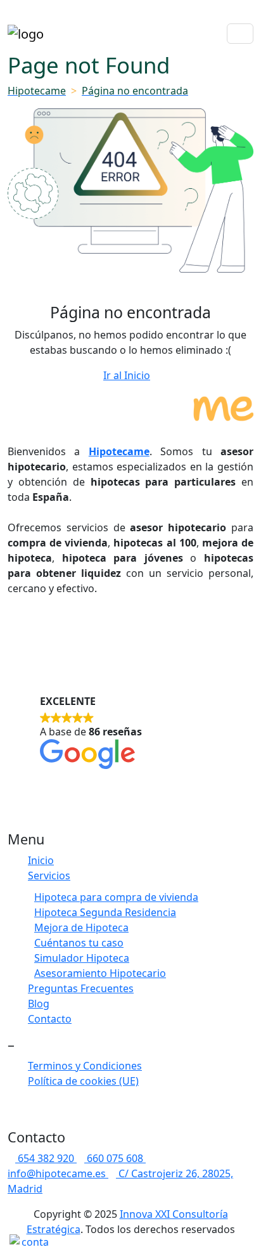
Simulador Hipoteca (81, 958)
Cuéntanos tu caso (79, 943)
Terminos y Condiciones (85, 1066)
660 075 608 (116, 1158)
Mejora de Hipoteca (81, 927)
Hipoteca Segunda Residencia (105, 912)
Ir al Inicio (126, 375)
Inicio (41, 860)
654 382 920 (47, 1158)
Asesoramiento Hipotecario (100, 973)
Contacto (50, 1019)
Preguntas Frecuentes (81, 988)
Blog (38, 1004)
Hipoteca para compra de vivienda (116, 897)
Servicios (49, 875)
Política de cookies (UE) (83, 1081)
